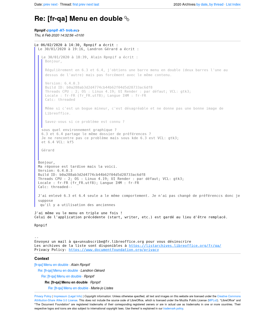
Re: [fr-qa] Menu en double (78, 18)
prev (46, 4)
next (54, 4)
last (96, 4)
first (75, 4)
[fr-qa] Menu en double (51, 264)
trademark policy (173, 308)
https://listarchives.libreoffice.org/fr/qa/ (175, 246)
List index (233, 4)
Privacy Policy (42, 296)
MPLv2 (213, 300)
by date (202, 4)
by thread (216, 4)
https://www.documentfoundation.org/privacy (114, 250)
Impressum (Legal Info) (68, 296)
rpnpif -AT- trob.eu (63, 30)
